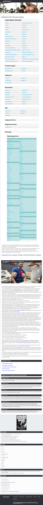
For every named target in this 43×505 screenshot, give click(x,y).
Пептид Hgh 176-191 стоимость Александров (10, 491)
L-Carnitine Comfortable (4, 457)
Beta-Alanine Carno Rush (4, 454)
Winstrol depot (3, 452)
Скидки (35, 496)
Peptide (2, 463)
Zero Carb (2, 449)
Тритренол (2, 466)
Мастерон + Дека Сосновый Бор (5, 488)
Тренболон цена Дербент (21, 310)
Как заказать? (21, 496)
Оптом (39, 496)
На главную (15, 496)
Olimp (2, 451)
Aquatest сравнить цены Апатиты (7, 363)
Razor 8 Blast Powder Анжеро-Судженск (8, 482)
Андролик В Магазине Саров (5, 485)
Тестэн (2, 448)
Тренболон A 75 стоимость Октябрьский (8, 370)
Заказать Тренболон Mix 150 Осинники (25, 342)
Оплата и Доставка (28, 496)
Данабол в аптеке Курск (6, 368)
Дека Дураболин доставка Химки (7, 365)
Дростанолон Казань (5, 483)
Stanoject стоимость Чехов (4, 479)
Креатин (2, 446)
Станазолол (3, 460)
